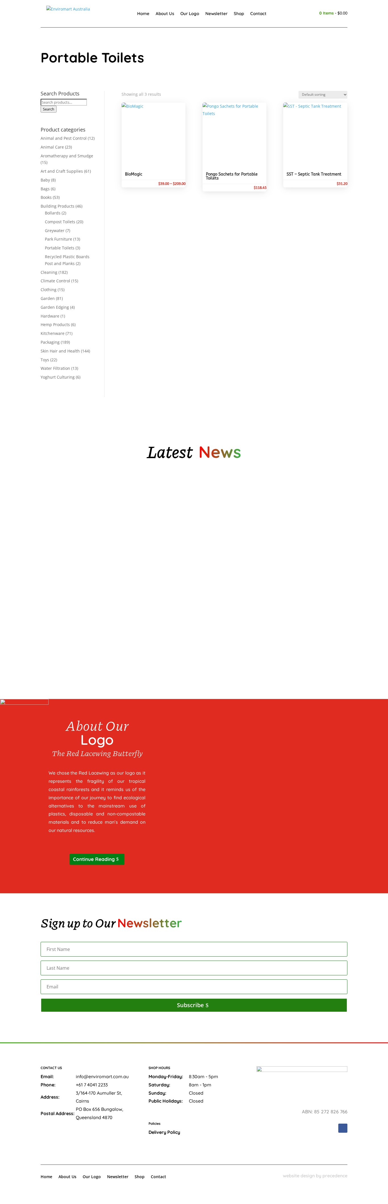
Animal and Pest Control (64, 138)
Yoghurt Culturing (58, 377)
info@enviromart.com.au (102, 1076)
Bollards (53, 213)
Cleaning (49, 272)
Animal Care (52, 147)
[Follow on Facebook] (342, 1128)
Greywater (54, 230)
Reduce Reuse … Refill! (67, 632)
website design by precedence (315, 1175)
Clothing (49, 289)
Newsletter (216, 13)
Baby (45, 180)
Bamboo (54, 571)
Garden (48, 298)
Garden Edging (55, 307)
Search (48, 109)
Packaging (50, 342)
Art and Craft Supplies (62, 171)
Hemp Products (55, 324)
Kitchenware (52, 333)
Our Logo (189, 13)
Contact (258, 13)
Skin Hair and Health (60, 351)
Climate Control (55, 280)
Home (143, 13)
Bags (45, 188)
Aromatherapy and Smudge (67, 155)
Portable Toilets (59, 248)
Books (46, 197)
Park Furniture (58, 239)
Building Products (57, 206)
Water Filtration (55, 368)
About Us (165, 13)
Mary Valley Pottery (67, 510)
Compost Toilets (60, 221)
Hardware (50, 316)
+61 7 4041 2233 (92, 1085)
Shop (239, 13)
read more (56, 531)
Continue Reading (94, 859)
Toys (45, 359)
